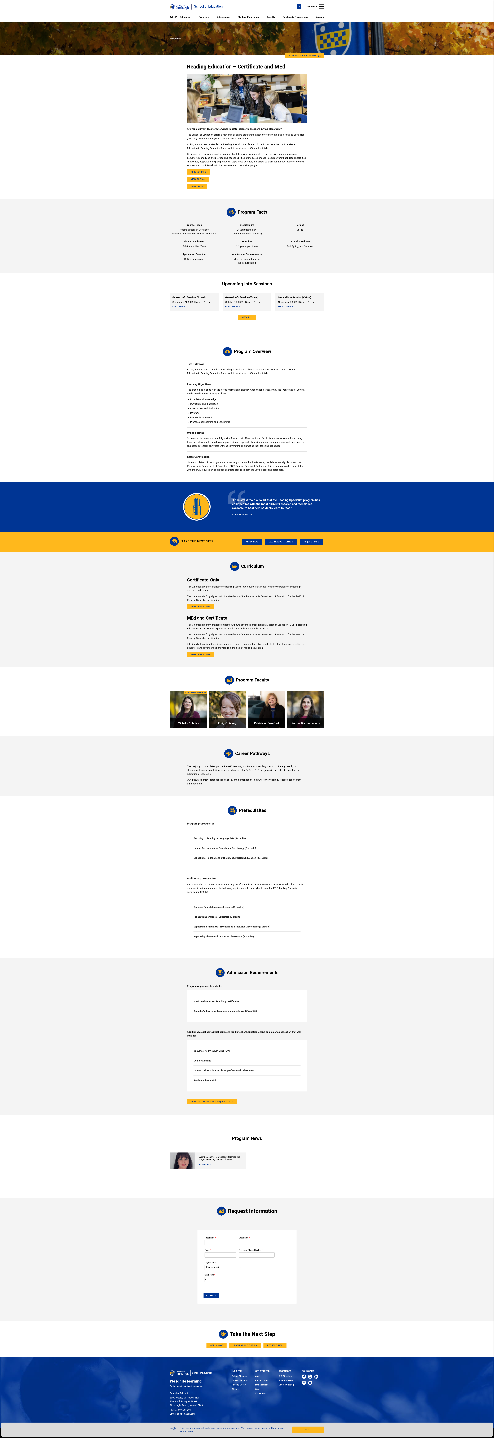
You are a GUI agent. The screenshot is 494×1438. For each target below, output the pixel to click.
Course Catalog (286, 1385)
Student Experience (249, 17)
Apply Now (197, 186)
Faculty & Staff (239, 1385)
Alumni (320, 17)
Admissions (223, 17)
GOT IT (308, 1429)
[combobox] (214, 1279)
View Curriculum (201, 607)
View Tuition (198, 179)
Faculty (271, 17)
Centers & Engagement (296, 17)
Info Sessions (261, 1385)
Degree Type (210, 1262)
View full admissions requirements (212, 1102)
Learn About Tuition (281, 542)
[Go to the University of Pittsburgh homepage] (179, 7)
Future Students (240, 1376)
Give (257, 1389)
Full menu (311, 7)
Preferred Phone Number (250, 1250)
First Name (209, 1238)
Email (207, 1250)
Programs (204, 17)
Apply (258, 1376)
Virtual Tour (260, 1393)
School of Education (208, 6)
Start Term (209, 1275)
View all (247, 317)
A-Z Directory (285, 1376)
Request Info (198, 172)
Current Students (240, 1380)
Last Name (243, 1238)
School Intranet (286, 1380)
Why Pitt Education (180, 17)
